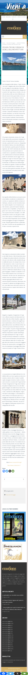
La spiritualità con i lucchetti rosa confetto (12, 595)
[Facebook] (13, 19)
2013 (9, 647)
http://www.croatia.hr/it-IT (14, 465)
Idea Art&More (20, 670)
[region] (14, 128)
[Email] (13, 471)
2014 (9, 645)
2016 (9, 641)
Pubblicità (14, 16)
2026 (9, 621)
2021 (9, 631)
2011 (9, 650)
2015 (9, 643)
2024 (9, 625)
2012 (9, 648)
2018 (9, 637)
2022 (9, 629)
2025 (9, 623)
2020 (9, 633)
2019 (9, 635)
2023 (9, 627)
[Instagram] (15, 19)
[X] (10, 471)
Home (3, 16)
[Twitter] (7, 471)
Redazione (8, 16)
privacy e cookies (22, 16)
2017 (9, 639)
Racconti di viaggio (11, 43)
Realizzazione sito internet (10, 670)
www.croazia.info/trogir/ (15, 462)
